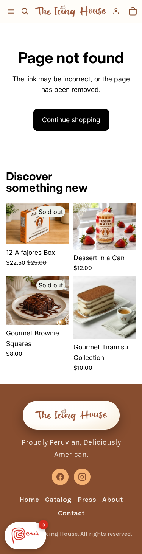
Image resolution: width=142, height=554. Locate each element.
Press (87, 499)
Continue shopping (71, 120)
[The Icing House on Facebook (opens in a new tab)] (60, 477)
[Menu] (11, 11)
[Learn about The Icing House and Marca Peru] (25, 535)
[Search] (25, 11)
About (112, 499)
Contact (71, 513)
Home (29, 499)
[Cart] (133, 11)
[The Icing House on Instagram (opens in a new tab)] (82, 477)
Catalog (58, 499)
